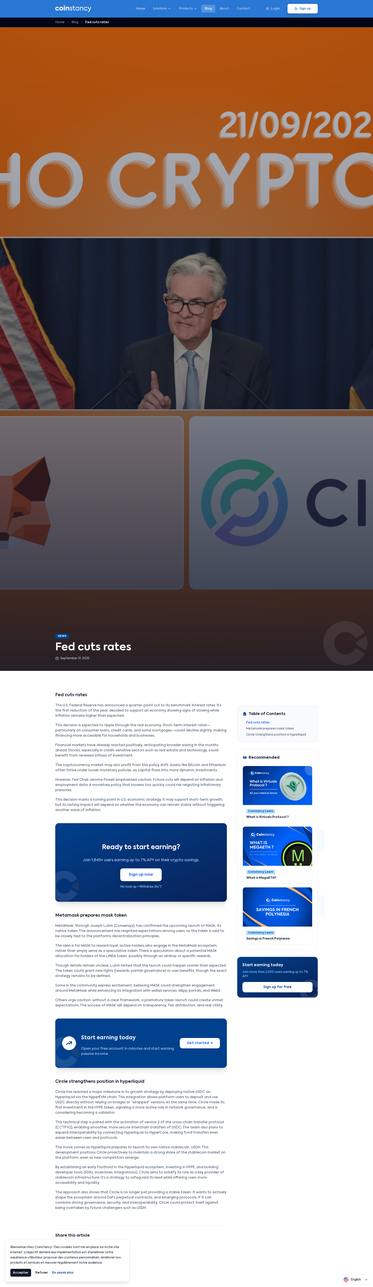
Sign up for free (277, 987)
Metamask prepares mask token (270, 728)
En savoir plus (62, 1272)
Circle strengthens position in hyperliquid (276, 734)
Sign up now (141, 875)
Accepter (20, 1272)
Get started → (200, 1043)
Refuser (41, 1272)
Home (140, 8)
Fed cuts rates (258, 722)
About (224, 8)
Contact (243, 8)
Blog (208, 8)
